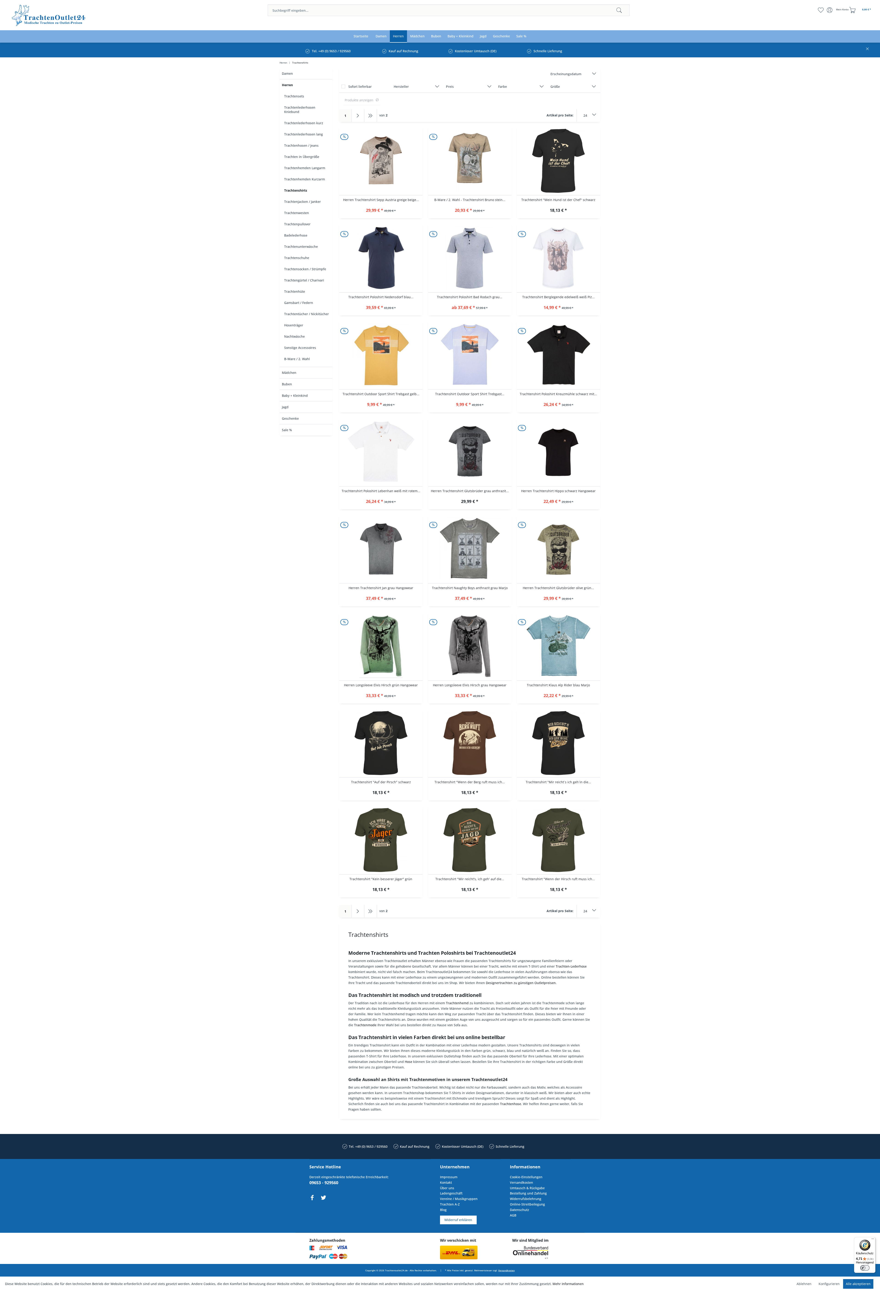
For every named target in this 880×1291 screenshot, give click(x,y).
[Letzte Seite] (370, 115)
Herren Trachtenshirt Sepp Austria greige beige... (381, 200)
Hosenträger (293, 325)
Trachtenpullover (297, 224)
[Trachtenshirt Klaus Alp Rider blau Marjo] (558, 646)
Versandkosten (521, 1182)
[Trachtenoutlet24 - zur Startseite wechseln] (48, 15)
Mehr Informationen (568, 1284)
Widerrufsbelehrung (525, 1199)
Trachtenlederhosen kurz (303, 123)
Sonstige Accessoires (300, 347)
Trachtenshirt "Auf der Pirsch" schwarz (381, 782)
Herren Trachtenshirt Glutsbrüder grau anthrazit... (470, 491)
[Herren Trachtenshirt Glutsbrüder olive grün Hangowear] (558, 549)
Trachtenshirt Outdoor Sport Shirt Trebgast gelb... (381, 394)
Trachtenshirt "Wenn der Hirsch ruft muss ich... (558, 879)
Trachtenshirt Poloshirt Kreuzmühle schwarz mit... (558, 394)
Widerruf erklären (458, 1220)
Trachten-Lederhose (571, 966)
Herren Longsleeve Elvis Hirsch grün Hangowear (381, 685)
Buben (287, 384)
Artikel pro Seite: (560, 115)
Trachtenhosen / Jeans (301, 145)
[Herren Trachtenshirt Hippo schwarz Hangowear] (558, 452)
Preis (450, 86)
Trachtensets (294, 96)
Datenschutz (519, 1210)
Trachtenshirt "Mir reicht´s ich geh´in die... (558, 782)
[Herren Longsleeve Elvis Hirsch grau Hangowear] (470, 646)
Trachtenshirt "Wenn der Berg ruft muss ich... (469, 782)
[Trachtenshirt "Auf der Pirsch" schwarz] (381, 743)
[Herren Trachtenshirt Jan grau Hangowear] (381, 549)
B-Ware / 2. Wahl (297, 359)
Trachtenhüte (294, 291)
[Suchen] (619, 10)
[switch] (864, 1268)
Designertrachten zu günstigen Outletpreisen (521, 983)
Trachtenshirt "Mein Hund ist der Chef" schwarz (558, 200)
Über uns (447, 1188)
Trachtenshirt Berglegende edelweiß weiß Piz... (558, 297)
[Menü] (872, 1240)
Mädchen (289, 372)
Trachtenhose (510, 1104)
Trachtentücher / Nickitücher (306, 314)
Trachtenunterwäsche (301, 246)
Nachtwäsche (294, 336)
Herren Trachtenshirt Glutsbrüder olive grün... (558, 588)
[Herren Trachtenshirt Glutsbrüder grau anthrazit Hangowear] (470, 452)
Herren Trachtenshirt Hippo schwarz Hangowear (558, 491)
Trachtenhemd (457, 1003)
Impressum (448, 1177)
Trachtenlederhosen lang (303, 134)
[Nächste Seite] (358, 115)
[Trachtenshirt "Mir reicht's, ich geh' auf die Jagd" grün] (470, 840)
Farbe (502, 86)
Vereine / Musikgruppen (459, 1199)
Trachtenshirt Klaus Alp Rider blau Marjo (558, 685)
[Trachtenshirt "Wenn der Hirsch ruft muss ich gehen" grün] (558, 840)
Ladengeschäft (451, 1193)
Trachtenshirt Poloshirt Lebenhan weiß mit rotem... (381, 491)
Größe (555, 86)
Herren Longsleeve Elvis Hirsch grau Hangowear (469, 685)
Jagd (285, 407)
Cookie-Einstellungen (526, 1177)
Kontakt (446, 1182)
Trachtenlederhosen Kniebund (299, 109)
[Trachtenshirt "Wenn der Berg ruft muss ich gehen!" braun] (470, 743)
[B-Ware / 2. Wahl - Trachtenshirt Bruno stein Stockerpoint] (470, 161)
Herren (287, 85)
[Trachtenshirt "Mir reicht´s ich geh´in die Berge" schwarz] (558, 743)
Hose (408, 1061)
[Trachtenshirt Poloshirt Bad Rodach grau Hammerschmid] (470, 258)
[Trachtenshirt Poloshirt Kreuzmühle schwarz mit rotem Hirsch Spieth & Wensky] (558, 355)
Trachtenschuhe (296, 258)
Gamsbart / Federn (298, 303)
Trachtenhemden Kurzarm (304, 179)
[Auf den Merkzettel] (381, 210)
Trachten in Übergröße (301, 156)
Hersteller (401, 86)
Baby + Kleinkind (295, 395)
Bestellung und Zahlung (528, 1193)
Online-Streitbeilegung (527, 1204)
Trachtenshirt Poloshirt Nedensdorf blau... (380, 297)
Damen (287, 73)
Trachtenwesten (296, 213)
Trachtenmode (365, 1025)
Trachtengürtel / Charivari (304, 280)
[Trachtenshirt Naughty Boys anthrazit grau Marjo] (470, 549)
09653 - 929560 (323, 1182)
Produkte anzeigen (359, 100)
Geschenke (290, 418)
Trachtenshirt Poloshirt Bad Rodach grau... (469, 297)
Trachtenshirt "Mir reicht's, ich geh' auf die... (469, 879)
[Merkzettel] (820, 10)
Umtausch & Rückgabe (527, 1188)
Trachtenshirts (295, 190)
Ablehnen (804, 1284)
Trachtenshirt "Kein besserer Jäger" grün (380, 879)
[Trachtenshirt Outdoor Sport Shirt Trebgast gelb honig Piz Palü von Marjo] (381, 355)
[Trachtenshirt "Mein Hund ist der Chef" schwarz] (558, 161)
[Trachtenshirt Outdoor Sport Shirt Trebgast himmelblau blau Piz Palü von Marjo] (470, 355)
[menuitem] (449, 10)
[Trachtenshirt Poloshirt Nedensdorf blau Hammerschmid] (381, 258)
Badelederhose (295, 235)
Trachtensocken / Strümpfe (305, 269)
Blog (443, 1210)
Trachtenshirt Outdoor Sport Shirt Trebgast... (469, 394)
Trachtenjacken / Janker (302, 201)
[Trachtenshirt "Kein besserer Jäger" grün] (381, 840)
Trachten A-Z (450, 1204)
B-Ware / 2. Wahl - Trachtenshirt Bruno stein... (469, 200)
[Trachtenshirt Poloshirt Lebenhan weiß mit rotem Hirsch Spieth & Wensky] (381, 452)
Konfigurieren (829, 1284)
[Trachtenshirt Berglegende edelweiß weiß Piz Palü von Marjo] (558, 258)
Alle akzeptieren (858, 1284)
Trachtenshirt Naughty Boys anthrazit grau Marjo (470, 588)
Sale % (287, 430)
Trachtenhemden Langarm (304, 168)
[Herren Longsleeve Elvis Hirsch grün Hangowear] (381, 646)
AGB (513, 1215)
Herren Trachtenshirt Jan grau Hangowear (381, 588)
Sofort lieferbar (360, 86)
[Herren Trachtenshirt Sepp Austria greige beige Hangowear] (381, 161)
